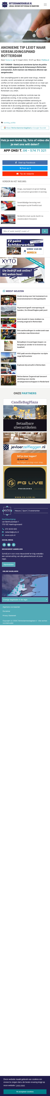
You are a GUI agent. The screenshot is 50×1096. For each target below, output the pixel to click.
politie (13, 123)
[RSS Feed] (13, 545)
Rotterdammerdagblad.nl (20, 3)
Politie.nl (45, 60)
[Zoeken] (45, 231)
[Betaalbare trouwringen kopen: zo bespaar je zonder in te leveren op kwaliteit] (8, 346)
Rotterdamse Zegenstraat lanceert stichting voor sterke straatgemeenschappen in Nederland (33, 379)
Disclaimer (6, 611)
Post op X (26, 168)
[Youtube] (9, 545)
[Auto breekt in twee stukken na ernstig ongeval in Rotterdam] (8, 323)
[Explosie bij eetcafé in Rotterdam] (8, 369)
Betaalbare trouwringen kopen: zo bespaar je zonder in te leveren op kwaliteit (31, 344)
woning (7, 123)
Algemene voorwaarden (11, 607)
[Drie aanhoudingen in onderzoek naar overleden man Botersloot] (8, 334)
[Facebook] (4, 545)
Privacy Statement (9, 615)
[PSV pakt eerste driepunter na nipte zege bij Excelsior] (8, 357)
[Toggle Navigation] (45, 4)
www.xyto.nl (10, 535)
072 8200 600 (11, 529)
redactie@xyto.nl (12, 532)
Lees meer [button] (20, 1085)
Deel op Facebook (26, 162)
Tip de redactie (27, 174)
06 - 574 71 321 (34, 150)
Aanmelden (9, 564)
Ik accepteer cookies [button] (25, 1092)
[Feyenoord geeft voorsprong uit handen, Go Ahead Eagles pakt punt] (8, 311)
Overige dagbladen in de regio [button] (15, 600)
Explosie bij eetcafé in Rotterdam (31, 365)
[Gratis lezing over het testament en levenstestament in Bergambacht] (8, 300)
